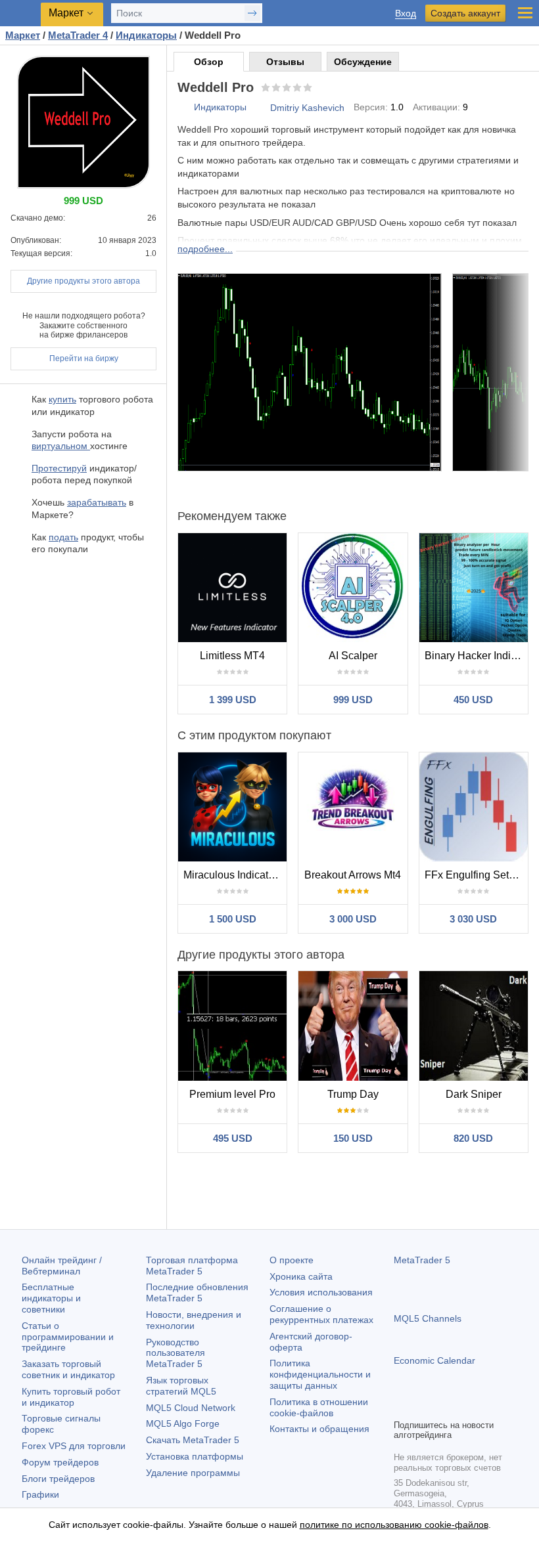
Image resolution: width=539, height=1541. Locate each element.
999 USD (353, 699)
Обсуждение (363, 61)
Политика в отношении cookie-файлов (319, 1407)
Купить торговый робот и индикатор (71, 1397)
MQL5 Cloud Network (190, 1407)
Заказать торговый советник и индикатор (68, 1369)
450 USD (473, 699)
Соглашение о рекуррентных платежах (321, 1314)
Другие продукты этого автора (83, 281)
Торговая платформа (192, 1265)
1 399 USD (232, 699)
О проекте (292, 1260)
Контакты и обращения (319, 1428)
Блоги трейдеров (58, 1478)
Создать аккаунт (465, 13)
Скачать (192, 1440)
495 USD (232, 1138)
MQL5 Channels (427, 1318)
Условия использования (321, 1292)
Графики (40, 1494)
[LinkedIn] (486, 1407)
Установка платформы (194, 1456)
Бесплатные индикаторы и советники (51, 1298)
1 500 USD (232, 918)
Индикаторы (220, 107)
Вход (405, 13)
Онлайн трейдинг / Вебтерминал (62, 1265)
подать (63, 537)
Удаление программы (193, 1472)
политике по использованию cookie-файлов (394, 1524)
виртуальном (61, 446)
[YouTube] (465, 1407)
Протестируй (59, 468)
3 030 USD (473, 918)
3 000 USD (353, 918)
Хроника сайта (301, 1276)
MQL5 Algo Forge (183, 1423)
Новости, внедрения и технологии (193, 1320)
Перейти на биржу (83, 358)
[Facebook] (402, 1407)
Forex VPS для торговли (74, 1446)
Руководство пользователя (175, 1353)
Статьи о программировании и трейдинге (68, 1336)
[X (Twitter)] (444, 1407)
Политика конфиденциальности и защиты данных (320, 1374)
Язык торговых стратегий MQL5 (181, 1386)
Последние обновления (197, 1292)
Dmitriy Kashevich (307, 107)
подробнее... (205, 249)
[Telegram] (423, 1407)
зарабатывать (96, 502)
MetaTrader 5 (422, 1260)
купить (62, 399)
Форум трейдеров (60, 1462)
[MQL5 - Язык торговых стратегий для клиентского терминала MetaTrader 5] (20, 13)
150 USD (353, 1138)
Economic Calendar (434, 1360)
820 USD (473, 1138)
